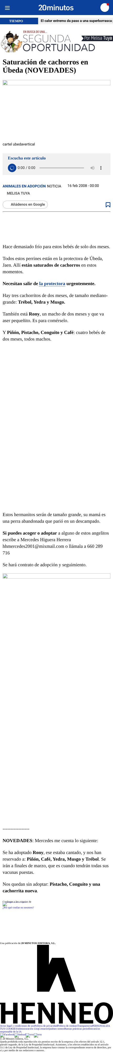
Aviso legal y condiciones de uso (17, 1026)
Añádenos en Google (28, 204)
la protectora (52, 283)
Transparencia (84, 1026)
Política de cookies (67, 1026)
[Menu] (7, 7)
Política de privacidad (45, 1026)
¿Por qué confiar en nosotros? (18, 907)
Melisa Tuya (18, 193)
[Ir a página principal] (56, 8)
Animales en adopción (24, 186)
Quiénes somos (56, 1028)
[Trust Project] (15, 901)
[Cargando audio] (12, 168)
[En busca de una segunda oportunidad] (56, 41)
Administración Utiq (28, 1028)
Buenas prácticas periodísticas (80, 1028)
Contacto (43, 1028)
